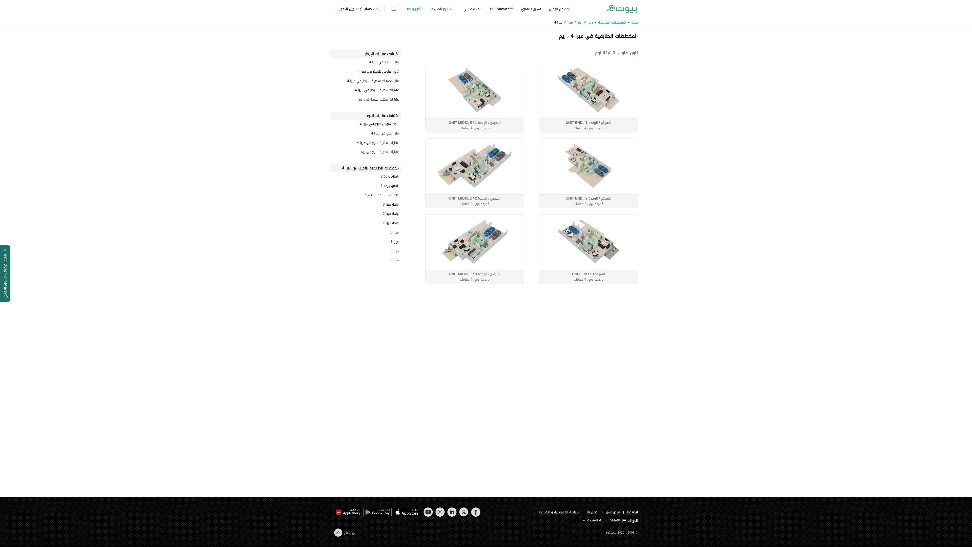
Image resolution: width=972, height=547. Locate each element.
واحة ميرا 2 (391, 214)
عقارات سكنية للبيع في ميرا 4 (378, 143)
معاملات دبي (472, 9)
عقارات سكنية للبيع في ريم (380, 152)
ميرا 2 (394, 252)
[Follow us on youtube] (428, 512)
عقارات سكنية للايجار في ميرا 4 (377, 90)
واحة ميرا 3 (391, 205)
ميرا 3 (394, 261)
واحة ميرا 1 (391, 223)
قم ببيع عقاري (531, 9)
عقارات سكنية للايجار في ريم (379, 100)
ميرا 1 (394, 242)
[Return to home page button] (622, 9)
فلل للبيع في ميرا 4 (385, 134)
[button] (5, 273)
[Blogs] (415, 9)
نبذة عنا (632, 512)
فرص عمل (613, 512)
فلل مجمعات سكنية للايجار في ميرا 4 (373, 81)
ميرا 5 (394, 233)
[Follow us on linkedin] (452, 512)
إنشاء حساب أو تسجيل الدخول (359, 9)
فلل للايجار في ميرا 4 (384, 63)
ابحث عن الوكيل (559, 9)
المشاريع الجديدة (443, 9)
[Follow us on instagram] (440, 512)
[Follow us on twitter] (464, 512)
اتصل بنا (592, 512)
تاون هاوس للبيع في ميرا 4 (379, 124)
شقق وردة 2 (390, 177)
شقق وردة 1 (390, 186)
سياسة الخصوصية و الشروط (559, 512)
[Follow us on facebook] (475, 512)
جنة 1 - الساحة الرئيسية (381, 196)
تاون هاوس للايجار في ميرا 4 (378, 72)
